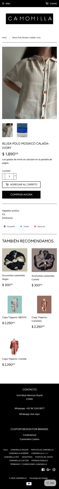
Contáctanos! (29, 435)
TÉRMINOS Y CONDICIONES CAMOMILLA (28, 464)
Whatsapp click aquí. (29, 414)
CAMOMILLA (21, 478)
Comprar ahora (21, 194)
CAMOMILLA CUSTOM (19, 460)
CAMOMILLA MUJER (19, 450)
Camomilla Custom (29, 439)
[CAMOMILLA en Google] (49, 470)
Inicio (4, 38)
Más (8, 3)
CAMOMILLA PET (11, 457)
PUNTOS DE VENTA (44, 457)
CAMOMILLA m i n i (39, 453)
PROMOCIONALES (39, 460)
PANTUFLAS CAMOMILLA (42, 450)
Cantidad (6, 171)
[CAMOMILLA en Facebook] (43, 470)
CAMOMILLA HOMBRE (19, 453)
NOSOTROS (27, 457)
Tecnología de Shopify (38, 478)
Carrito (53, 3)
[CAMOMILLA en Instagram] (54, 470)
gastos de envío (14, 159)
